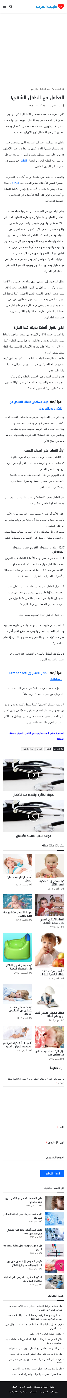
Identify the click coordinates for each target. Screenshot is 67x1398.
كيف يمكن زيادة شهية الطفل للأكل (51, 883)
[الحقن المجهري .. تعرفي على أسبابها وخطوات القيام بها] (54, 1282)
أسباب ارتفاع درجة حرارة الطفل (19, 879)
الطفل (23, 160)
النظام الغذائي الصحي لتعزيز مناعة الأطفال (52, 921)
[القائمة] (4, 8)
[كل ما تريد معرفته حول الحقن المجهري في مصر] (54, 1218)
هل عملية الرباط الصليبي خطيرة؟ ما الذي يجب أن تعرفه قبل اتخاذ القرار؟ (35, 1308)
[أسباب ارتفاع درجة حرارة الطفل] (17, 864)
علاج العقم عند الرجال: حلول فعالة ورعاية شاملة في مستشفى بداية (34, 1341)
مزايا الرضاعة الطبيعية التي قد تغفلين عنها (49, 1053)
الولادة (15, 182)
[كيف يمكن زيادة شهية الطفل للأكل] (49, 866)
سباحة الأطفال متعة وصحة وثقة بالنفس (17, 914)
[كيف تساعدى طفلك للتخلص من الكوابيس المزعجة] (17, 994)
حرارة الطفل (28, 749)
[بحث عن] (11, 8)
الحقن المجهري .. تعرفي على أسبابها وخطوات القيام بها (23, 1279)
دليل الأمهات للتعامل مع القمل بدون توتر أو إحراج (23, 1200)
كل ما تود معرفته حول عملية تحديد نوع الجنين (22, 1247)
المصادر (33, 1391)
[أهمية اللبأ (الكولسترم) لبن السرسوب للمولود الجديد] (17, 1033)
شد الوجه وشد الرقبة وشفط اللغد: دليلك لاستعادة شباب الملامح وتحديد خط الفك (35, 1317)
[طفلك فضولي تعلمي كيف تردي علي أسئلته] (49, 996)
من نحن (54, 1391)
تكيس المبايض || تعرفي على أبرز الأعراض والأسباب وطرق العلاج (24, 1263)
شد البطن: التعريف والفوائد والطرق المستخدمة (37, 1374)
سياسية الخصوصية (18, 1391)
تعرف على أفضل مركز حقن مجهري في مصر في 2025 (24, 1232)
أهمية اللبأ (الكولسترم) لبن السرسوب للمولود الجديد (17, 1045)
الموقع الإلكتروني (55, 1157)
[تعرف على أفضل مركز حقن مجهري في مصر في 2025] (54, 1234)
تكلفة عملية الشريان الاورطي (46, 1334)
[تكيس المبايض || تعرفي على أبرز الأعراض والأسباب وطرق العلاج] (54, 1266)
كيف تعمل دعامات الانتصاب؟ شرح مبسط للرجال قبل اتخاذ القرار (33, 1326)
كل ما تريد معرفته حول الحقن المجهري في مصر (22, 1216)
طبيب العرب (56, 106)
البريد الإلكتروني (55, 1142)
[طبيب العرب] (50, 6)
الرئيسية (57, 89)
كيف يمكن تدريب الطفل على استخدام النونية (19, 967)
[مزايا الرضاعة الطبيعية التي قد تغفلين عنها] (49, 1037)
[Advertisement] (33, 51)
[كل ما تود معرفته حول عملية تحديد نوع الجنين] (54, 1250)
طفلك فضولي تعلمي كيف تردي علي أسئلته (49, 1014)
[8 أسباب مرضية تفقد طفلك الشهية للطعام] (49, 950)
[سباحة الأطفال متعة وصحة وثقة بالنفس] (17, 901)
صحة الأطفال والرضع (41, 89)
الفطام (39, 749)
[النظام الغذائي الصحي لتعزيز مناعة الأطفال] (49, 905)
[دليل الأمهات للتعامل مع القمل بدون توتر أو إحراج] (54, 1203)
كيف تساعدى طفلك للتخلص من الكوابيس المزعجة (20, 1010)
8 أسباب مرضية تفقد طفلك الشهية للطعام (52, 973)
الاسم (60, 1127)
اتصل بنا (44, 1391)
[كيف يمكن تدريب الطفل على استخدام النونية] (17, 947)
